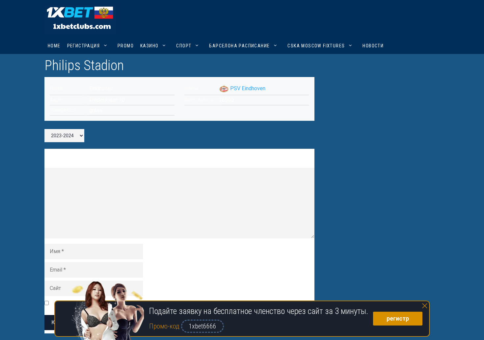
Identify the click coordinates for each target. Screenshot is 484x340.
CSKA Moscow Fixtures (316, 45)
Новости (373, 45)
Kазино (149, 45)
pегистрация (83, 45)
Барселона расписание (239, 45)
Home (54, 45)
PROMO (126, 45)
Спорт (183, 45)
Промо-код (165, 326)
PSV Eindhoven (247, 88)
